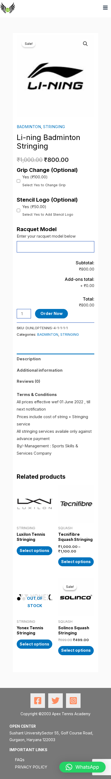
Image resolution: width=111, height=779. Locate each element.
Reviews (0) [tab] (28, 381)
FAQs (20, 759)
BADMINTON (29, 126)
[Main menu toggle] (105, 7)
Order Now (51, 313)
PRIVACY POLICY (31, 767)
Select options (34, 550)
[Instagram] (73, 700)
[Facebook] (37, 700)
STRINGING (54, 126)
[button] (85, 44)
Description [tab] (29, 359)
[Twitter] (55, 700)
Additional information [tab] (40, 370)
